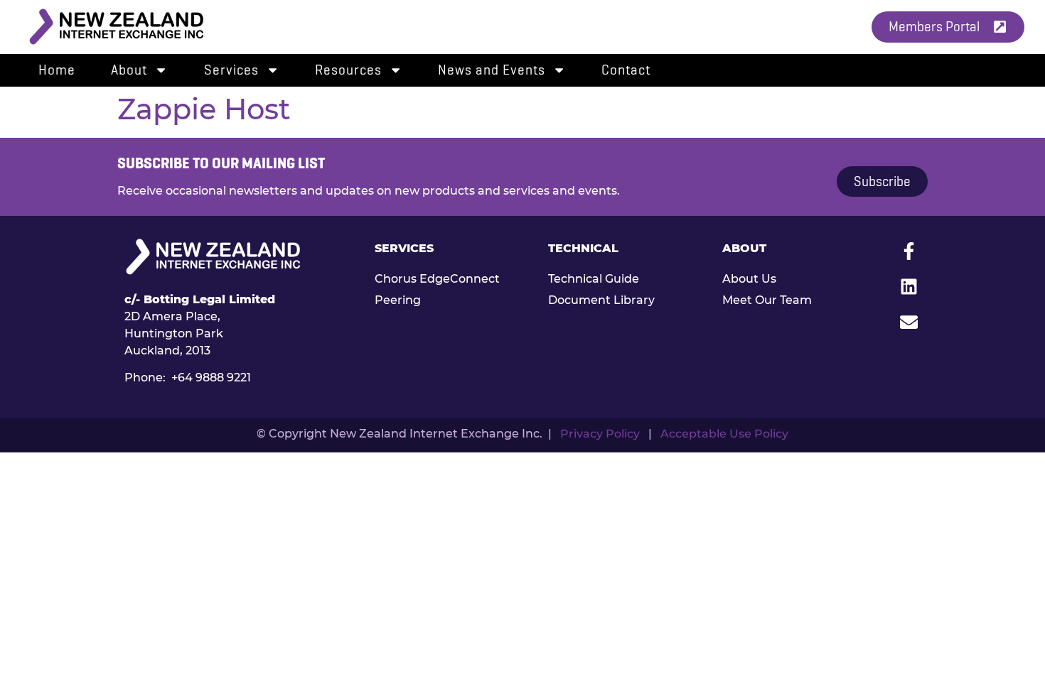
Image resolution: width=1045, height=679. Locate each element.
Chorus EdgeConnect (437, 279)
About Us (749, 279)
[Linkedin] (908, 287)
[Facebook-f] (908, 251)
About (129, 70)
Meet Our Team (767, 300)
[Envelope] (908, 322)
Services (231, 70)
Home (56, 70)
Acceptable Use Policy (724, 433)
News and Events (491, 70)
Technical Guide (593, 279)
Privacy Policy (600, 433)
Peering (398, 300)
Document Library (601, 300)
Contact (625, 70)
